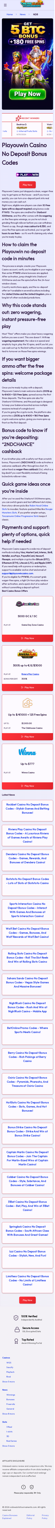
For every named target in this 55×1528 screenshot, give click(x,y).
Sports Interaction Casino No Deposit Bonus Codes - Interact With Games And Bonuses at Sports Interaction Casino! (27, 910)
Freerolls (10, 1404)
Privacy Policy (45, 1517)
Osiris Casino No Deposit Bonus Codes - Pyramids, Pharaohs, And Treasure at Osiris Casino (27, 1081)
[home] (31, 8)
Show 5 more (8, 1381)
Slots (4, 1422)
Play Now (27, 184)
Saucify (9, 1367)
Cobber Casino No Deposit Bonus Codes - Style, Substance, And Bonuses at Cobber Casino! (27, 1181)
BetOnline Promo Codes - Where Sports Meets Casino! (27, 1030)
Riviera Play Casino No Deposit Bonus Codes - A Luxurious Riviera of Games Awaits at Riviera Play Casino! (27, 835)
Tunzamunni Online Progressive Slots (20, 516)
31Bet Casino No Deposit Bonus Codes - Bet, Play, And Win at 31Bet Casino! (27, 1206)
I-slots (9, 1431)
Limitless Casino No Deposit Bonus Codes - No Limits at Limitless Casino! (27, 1280)
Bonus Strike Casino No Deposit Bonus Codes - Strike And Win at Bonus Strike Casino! (27, 1131)
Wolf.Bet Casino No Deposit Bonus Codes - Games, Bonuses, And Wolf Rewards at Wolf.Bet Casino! (27, 932)
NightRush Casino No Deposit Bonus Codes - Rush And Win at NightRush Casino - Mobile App (27, 1007)
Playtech (10, 1372)
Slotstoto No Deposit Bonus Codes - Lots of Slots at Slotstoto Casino (27, 881)
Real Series (11, 1441)
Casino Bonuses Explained (9, 1517)
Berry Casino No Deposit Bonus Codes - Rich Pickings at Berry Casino (27, 1057)
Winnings (10, 1394)
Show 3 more (8, 1446)
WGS (8, 1362)
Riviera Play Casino (30, 674)
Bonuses (10, 1399)
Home (10, 14)
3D (7, 1436)
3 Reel (9, 1427)
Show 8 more (8, 1413)
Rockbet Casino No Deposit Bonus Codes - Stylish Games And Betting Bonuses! (27, 808)
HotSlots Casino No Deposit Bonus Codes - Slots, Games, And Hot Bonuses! (27, 1106)
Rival (8, 1376)
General (10, 1408)
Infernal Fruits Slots (24, 131)
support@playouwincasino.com (17, 573)
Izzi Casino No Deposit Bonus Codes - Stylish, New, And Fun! (27, 1253)
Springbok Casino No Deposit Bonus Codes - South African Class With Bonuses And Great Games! (27, 1230)
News (23, 14)
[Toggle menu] (5, 5)
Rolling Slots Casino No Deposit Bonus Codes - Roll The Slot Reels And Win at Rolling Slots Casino (27, 957)
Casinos (6, 1357)
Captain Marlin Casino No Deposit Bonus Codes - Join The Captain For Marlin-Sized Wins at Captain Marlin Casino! (27, 1158)
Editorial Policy (30, 1517)
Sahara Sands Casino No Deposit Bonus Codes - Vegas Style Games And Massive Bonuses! (27, 982)
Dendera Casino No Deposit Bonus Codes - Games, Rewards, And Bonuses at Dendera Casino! (27, 858)
